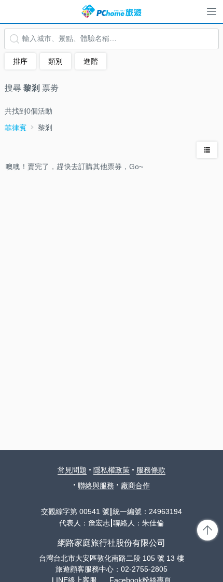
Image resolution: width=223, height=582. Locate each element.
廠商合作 (135, 485)
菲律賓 (15, 127)
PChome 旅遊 (111, 11)
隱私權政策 (111, 470)
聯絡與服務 (96, 485)
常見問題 (72, 470)
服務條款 (150, 470)
